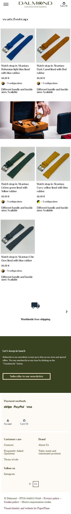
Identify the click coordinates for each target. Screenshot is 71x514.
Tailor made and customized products (49, 452)
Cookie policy (11, 502)
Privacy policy (51, 498)
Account (8, 424)
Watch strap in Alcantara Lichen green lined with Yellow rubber (15, 187)
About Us (43, 445)
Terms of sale (11, 459)
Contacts (9, 445)
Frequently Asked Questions (13, 452)
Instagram (9, 474)
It (30, 484)
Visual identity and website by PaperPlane (27, 508)
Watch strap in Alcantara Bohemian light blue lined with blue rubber (15, 69)
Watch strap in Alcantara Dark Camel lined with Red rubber (52, 69)
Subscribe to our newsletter (26, 376)
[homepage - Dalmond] (35, 4)
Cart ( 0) (63, 6)
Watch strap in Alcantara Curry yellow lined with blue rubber (52, 187)
